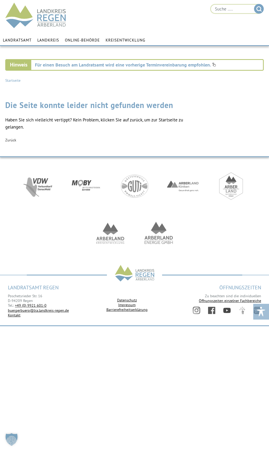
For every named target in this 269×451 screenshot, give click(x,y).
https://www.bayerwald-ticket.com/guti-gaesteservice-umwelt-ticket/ (134, 186)
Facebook (211, 310)
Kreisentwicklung (125, 40)
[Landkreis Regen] (134, 274)
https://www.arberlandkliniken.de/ (183, 186)
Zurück (10, 140)
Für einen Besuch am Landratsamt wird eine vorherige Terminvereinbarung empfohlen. (123, 65)
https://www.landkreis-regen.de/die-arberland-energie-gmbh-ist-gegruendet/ (158, 233)
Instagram (196, 310)
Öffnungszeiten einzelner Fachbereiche (230, 300)
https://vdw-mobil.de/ (38, 186)
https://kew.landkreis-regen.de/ (110, 233)
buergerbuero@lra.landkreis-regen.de (38, 310)
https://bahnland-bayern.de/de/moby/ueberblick (86, 186)
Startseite (12, 80)
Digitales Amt (242, 310)
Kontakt (14, 315)
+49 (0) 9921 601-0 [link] (30, 305)
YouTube (227, 310)
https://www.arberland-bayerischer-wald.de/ (231, 186)
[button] (11, 439)
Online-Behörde (82, 40)
